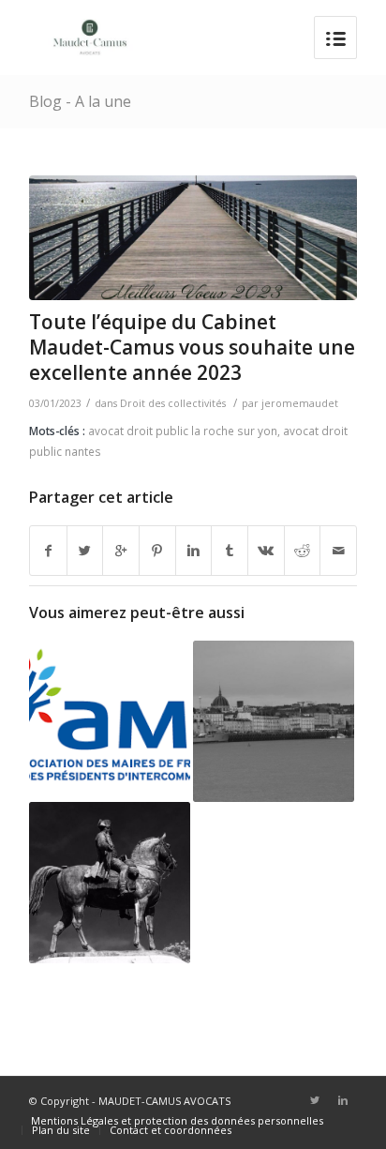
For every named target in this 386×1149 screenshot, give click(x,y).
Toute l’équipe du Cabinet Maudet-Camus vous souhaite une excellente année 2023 (192, 347)
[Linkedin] (343, 1100)
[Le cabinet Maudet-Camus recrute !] (273, 721)
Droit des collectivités (173, 403)
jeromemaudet (299, 403)
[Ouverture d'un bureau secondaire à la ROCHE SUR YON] (109, 882)
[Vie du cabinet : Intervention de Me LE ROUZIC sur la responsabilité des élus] (109, 714)
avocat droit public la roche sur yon (182, 430)
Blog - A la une (80, 101)
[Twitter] (315, 1100)
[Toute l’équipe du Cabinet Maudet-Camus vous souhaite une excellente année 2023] (193, 237)
